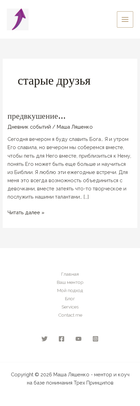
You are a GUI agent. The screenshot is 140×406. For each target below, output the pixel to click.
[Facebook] (61, 339)
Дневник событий (29, 127)
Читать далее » (26, 212)
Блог (70, 298)
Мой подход (70, 290)
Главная (70, 274)
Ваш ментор (70, 282)
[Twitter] (44, 339)
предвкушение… (36, 115)
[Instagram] (95, 339)
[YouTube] (78, 339)
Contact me (70, 315)
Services (70, 306)
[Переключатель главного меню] (125, 19)
